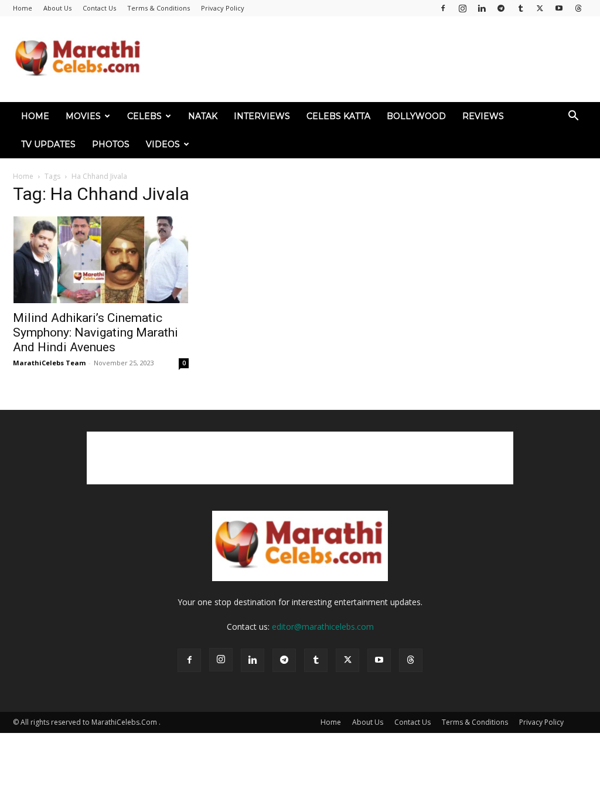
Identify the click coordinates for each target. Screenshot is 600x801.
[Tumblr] (520, 8)
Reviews (483, 116)
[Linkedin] (481, 8)
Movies (83, 116)
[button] (573, 117)
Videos (163, 144)
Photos (110, 144)
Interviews (262, 116)
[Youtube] (559, 8)
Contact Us (99, 8)
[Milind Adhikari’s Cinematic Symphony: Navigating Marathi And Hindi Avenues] (101, 259)
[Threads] (578, 8)
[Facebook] (443, 8)
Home (22, 8)
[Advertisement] (374, 59)
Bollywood (416, 116)
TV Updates (48, 144)
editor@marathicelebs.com (323, 626)
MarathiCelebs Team (49, 362)
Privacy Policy (222, 8)
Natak (202, 116)
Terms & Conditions (158, 8)
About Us (57, 8)
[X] (539, 8)
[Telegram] (501, 8)
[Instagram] (462, 8)
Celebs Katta (338, 116)
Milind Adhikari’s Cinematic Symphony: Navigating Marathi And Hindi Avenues (95, 332)
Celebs (144, 116)
